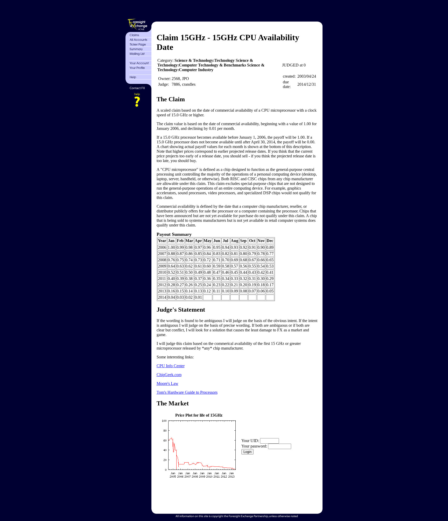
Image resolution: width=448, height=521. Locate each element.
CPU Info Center (171, 366)
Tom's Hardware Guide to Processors (187, 392)
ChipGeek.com (169, 374)
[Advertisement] (236, 10)
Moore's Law (167, 383)
